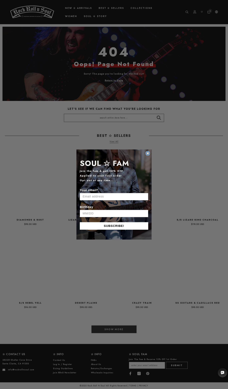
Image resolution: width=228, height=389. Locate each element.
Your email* (89, 190)
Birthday (86, 207)
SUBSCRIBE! (114, 226)
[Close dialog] (148, 153)
